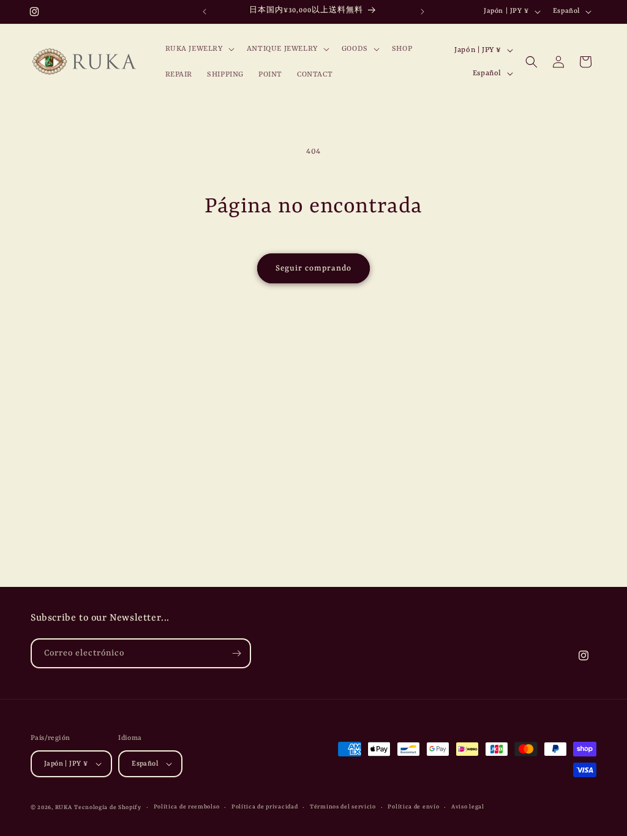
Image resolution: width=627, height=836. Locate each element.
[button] (198, 49)
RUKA (63, 807)
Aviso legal (467, 807)
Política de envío (413, 807)
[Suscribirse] (236, 653)
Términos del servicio (343, 807)
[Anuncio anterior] (204, 11)
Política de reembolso (187, 807)
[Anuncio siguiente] (422, 11)
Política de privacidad (264, 807)
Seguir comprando (313, 268)
